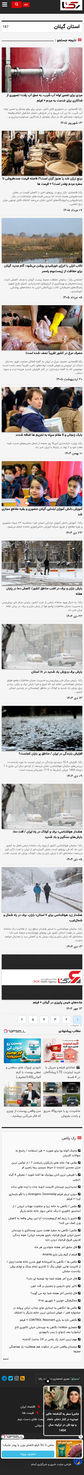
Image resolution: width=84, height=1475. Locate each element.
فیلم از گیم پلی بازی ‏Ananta (59, 1255)
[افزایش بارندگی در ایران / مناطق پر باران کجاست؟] (42, 728)
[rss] (22, 1379)
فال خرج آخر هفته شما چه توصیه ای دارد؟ (51, 1279)
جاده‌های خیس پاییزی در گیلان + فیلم (57, 1002)
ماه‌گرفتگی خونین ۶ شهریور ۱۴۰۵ (57, 1301)
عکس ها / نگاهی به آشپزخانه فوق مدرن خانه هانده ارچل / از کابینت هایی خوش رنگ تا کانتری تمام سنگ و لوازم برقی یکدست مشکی (44, 1266)
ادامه (5, 1359)
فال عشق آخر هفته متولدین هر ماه (55, 1247)
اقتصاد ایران (28, 1407)
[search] (16, 4)
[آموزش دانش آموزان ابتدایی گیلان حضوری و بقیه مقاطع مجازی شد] (42, 483)
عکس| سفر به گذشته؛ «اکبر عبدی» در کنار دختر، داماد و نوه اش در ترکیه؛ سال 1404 (62, 1422)
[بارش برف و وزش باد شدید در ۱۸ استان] (42, 646)
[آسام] (77, 1464)
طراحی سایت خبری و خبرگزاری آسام (51, 1464)
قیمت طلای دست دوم (32, 1419)
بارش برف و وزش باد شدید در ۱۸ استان (56, 672)
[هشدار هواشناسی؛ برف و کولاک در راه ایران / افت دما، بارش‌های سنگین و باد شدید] (42, 806)
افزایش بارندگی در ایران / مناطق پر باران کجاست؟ (50, 754)
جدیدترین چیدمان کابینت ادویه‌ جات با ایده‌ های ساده (44, 1187)
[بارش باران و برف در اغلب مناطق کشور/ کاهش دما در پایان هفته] (42, 563)
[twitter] (10, 1379)
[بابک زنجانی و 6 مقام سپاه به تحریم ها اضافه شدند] (42, 409)
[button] (5, 4)
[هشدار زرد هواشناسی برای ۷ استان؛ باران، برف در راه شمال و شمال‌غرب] (42, 889)
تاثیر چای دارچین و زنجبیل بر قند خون (54, 1286)
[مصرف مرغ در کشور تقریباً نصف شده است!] (42, 327)
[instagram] (16, 1379)
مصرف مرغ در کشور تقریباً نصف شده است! (54, 353)
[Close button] (81, 1437)
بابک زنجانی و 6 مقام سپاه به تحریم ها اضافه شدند (49, 435)
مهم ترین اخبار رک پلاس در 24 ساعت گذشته (49, 1339)
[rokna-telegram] (4, 1379)
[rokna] (71, 5)
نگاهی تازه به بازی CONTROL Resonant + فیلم (48, 1320)
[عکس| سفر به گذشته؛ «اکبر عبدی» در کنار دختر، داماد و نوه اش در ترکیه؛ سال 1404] (62, 1397)
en (26, 5)
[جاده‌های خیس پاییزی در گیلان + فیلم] (42, 977)
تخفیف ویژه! (28, 1454)
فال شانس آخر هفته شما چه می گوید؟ (54, 1293)
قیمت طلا (28, 1413)
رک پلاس (69, 1138)
